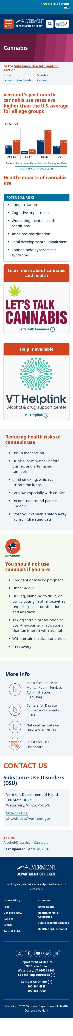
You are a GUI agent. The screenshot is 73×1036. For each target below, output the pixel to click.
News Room (46, 906)
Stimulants (42, 80)
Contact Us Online (34, 982)
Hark (45, 1010)
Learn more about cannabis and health (36, 272)
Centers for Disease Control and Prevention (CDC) (44, 710)
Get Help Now (13, 912)
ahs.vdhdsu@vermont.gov (28, 818)
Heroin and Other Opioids (17, 80)
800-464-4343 (36, 986)
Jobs (7, 906)
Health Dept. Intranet (52, 929)
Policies (8, 919)
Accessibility (12, 900)
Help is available (37, 349)
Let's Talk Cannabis (33, 286)
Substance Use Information (36, 66)
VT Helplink (34, 360)
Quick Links (50, 3)
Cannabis (42, 75)
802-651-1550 (17, 813)
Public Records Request (53, 922)
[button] (9, 24)
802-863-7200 (36, 991)
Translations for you (62, 24)
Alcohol (7, 75)
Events (65, 3)
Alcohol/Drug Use (17, 842)
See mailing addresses (34, 975)
